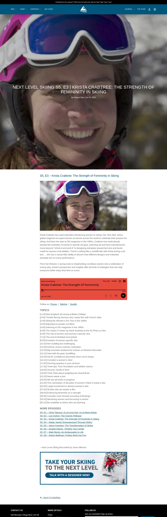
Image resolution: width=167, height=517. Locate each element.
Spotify (73, 304)
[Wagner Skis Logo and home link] (83, 9)
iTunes (53, 304)
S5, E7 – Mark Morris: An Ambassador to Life (62, 432)
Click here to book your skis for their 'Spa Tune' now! (93, 2)
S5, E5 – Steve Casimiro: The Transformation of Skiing (66, 425)
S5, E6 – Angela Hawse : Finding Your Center (62, 429)
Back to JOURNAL (52, 498)
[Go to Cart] (154, 9)
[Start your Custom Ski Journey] (83, 468)
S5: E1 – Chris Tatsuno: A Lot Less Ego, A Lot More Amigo (68, 412)
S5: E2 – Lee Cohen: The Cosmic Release (60, 416)
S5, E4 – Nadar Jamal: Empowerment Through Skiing (66, 422)
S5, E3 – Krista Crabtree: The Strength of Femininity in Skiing (69, 419)
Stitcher (63, 304)
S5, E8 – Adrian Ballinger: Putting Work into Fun (63, 435)
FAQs (50, 515)
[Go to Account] (149, 9)
